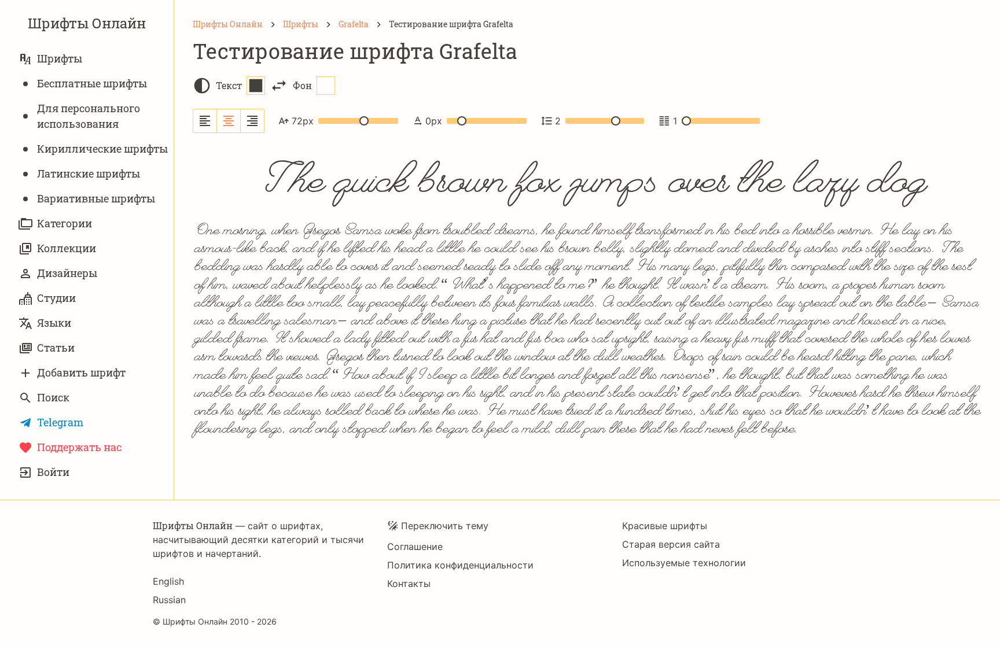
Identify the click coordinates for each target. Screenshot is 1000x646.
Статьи (56, 348)
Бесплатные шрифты (92, 83)
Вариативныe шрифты (96, 198)
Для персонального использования (88, 116)
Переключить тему (444, 525)
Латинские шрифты (88, 173)
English (168, 581)
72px (303, 121)
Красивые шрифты (664, 525)
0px (433, 121)
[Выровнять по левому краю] (205, 120)
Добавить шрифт (81, 372)
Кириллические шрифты (102, 149)
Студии (56, 298)
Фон (302, 85)
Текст (229, 85)
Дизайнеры (67, 273)
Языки (54, 323)
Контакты (409, 583)
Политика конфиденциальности (460, 565)
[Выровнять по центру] (229, 120)
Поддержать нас (79, 447)
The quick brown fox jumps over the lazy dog (587, 179)
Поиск (53, 397)
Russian (169, 600)
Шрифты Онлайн (87, 23)
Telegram (60, 422)
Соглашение (415, 546)
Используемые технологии (684, 563)
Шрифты (59, 58)
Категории (64, 223)
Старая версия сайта (671, 544)
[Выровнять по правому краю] (252, 120)
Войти (53, 472)
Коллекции (66, 248)
